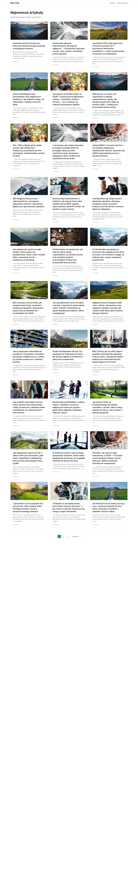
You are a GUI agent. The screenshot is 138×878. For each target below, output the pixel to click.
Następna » (75, 536)
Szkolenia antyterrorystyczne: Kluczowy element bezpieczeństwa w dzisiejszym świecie (29, 46)
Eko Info (14, 3)
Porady (112, 3)
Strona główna (122, 3)
